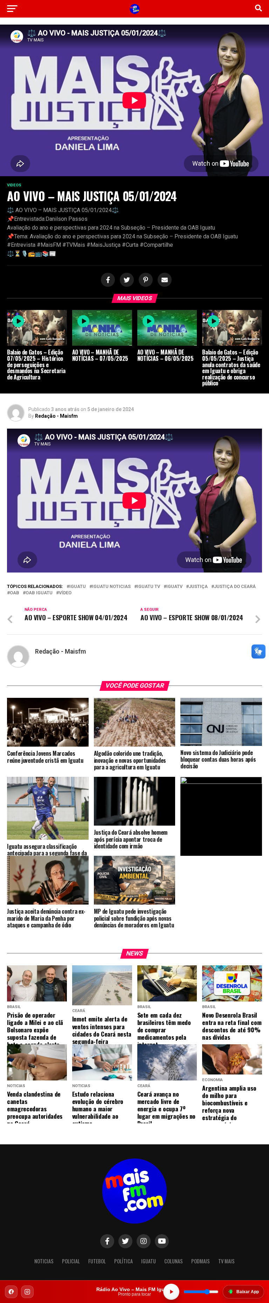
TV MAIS (226, 1261)
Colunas (173, 1261)
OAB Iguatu (39, 593)
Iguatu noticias (111, 586)
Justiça (198, 586)
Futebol (97, 1261)
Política (123, 1261)
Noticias (44, 1261)
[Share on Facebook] (106, 280)
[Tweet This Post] (125, 280)
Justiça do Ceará (235, 586)
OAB (14, 593)
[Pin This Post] (144, 280)
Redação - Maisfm (56, 416)
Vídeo (65, 593)
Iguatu (77, 586)
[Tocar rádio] (171, 1292)
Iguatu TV (148, 586)
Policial (71, 1261)
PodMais (200, 1261)
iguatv (174, 586)
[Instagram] (27, 1291)
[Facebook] (11, 1291)
